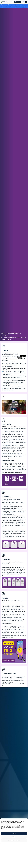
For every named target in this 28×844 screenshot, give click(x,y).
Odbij (14, 837)
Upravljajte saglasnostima (14, 840)
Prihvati (14, 833)
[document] (14, 422)
